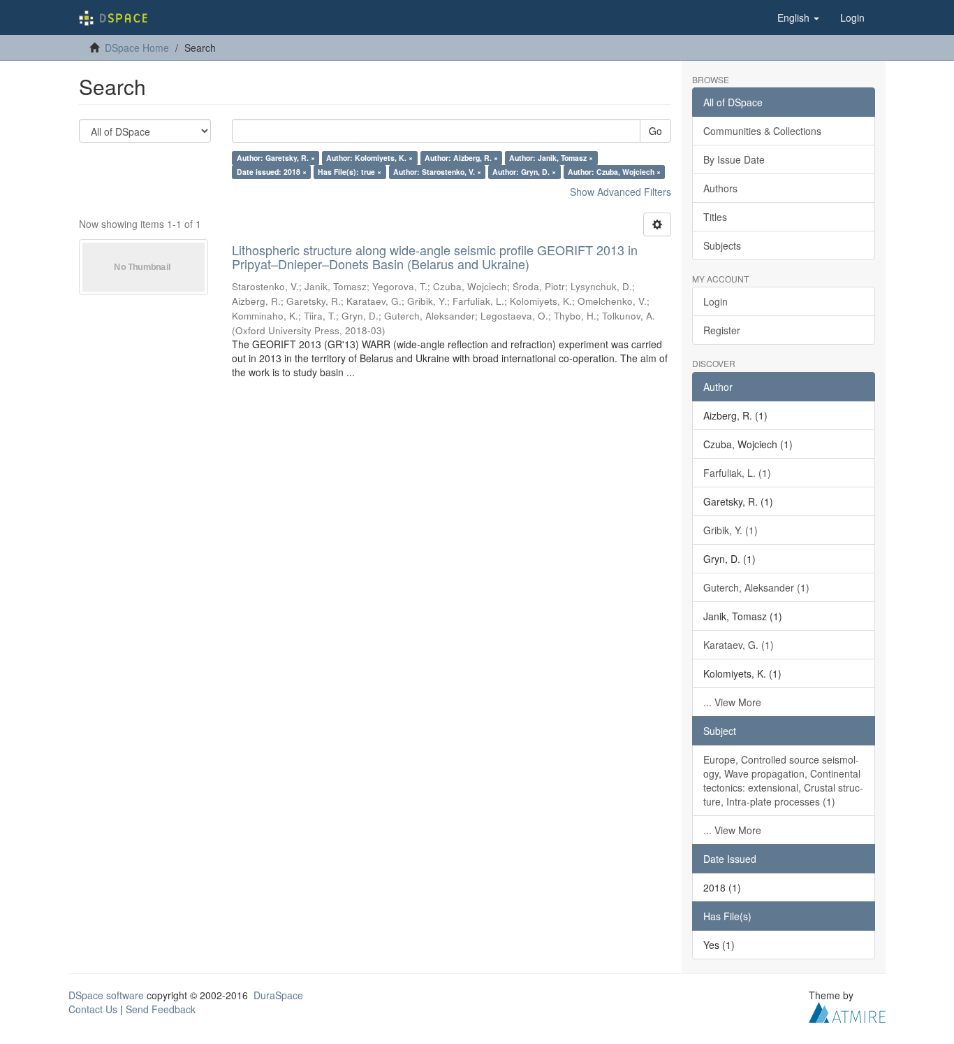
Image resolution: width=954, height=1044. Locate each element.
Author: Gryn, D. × (524, 171)
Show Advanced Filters (620, 192)
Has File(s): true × (349, 171)
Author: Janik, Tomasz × (551, 157)
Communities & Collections (762, 131)
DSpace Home (137, 48)
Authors (720, 188)
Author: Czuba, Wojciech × (614, 171)
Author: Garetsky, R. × (276, 157)
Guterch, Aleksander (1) (756, 587)
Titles (715, 217)
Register (721, 330)
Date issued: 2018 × (272, 171)
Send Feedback (161, 1009)
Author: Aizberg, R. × (461, 157)
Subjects (722, 245)
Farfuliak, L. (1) (737, 473)
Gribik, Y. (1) (730, 530)
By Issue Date (734, 159)
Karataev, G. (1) (738, 645)
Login (715, 301)
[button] (798, 17)
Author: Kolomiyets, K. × (369, 157)
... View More (732, 702)
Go (655, 131)
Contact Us (92, 1009)
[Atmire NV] (847, 1010)
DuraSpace (278, 995)
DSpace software (106, 995)
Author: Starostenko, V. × (437, 171)
